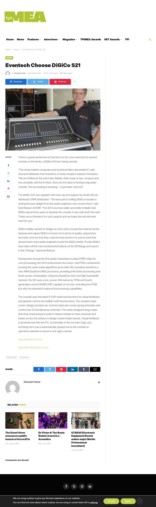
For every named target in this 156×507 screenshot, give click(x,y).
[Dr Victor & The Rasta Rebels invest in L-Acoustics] (52, 420)
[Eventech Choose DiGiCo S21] (52, 120)
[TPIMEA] (25, 16)
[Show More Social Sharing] (75, 82)
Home (10, 39)
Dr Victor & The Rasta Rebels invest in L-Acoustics (51, 436)
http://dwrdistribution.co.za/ (33, 348)
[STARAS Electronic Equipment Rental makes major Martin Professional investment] (85, 420)
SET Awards (112, 39)
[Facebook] (8, 165)
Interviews (50, 39)
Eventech (24, 357)
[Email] (8, 196)
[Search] (150, 39)
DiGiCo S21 (11, 357)
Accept (111, 501)
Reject (128, 501)
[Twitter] (8, 173)
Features (33, 39)
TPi (127, 39)
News (20, 39)
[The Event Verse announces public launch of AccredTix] (19, 420)
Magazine (69, 39)
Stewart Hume (20, 73)
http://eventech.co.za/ (30, 340)
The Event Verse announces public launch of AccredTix (17, 436)
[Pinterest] (8, 189)
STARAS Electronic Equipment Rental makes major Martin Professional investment (83, 439)
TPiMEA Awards (90, 39)
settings (94, 502)
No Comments (52, 73)
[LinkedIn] (8, 181)
